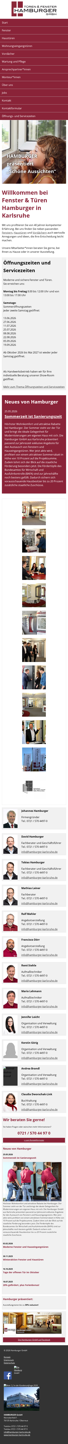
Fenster (6, 30)
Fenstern (7, 232)
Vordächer (8, 54)
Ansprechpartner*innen (16, 69)
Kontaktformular (12, 108)
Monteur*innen (11, 77)
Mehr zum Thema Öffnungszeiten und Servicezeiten (34, 387)
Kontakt (6, 100)
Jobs (4, 92)
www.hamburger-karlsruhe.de (17, 1435)
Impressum (9, 1360)
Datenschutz (9, 1362)
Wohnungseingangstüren (17, 46)
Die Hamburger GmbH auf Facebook (34, 1339)
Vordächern (40, 232)
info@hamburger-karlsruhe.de (39, 852)
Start (5, 22)
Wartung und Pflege (14, 61)
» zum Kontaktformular (34, 1140)
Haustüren (8, 38)
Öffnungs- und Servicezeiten (18, 116)
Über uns (7, 85)
